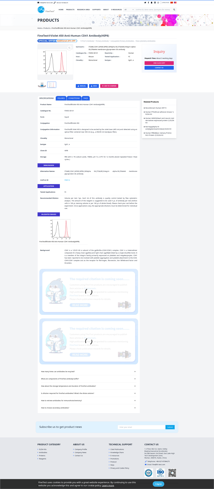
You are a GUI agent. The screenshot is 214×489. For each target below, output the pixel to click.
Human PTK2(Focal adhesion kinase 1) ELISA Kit (159, 113)
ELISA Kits (42, 449)
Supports (96, 9)
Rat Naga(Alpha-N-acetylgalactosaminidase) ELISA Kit (158, 128)
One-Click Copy (159, 63)
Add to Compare (110, 86)
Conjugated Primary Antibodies (122, 41)
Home (61, 9)
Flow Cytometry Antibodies (145, 41)
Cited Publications (117, 449)
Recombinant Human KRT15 (155, 108)
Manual (83, 86)
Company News (80, 452)
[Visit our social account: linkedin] (155, 2)
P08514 (67, 180)
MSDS (95, 86)
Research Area (83, 9)
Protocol (113, 462)
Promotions (114, 459)
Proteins (42, 456)
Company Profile (81, 449)
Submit (170, 427)
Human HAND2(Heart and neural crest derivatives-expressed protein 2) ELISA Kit (159, 120)
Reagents (42, 459)
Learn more (108, 485)
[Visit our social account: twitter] (145, 2)
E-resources (116, 9)
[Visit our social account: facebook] (148, 2)
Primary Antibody (102, 41)
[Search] (174, 9)
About (106, 9)
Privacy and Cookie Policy (119, 468)
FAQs (112, 465)
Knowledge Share (117, 452)
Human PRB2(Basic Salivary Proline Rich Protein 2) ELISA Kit (158, 134)
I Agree (158, 484)
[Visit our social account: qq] (151, 2)
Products (70, 9)
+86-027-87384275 (163, 461)
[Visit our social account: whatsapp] (158, 2)
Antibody (90, 41)
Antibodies (43, 452)
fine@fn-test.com (158, 464)
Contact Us (159, 68)
